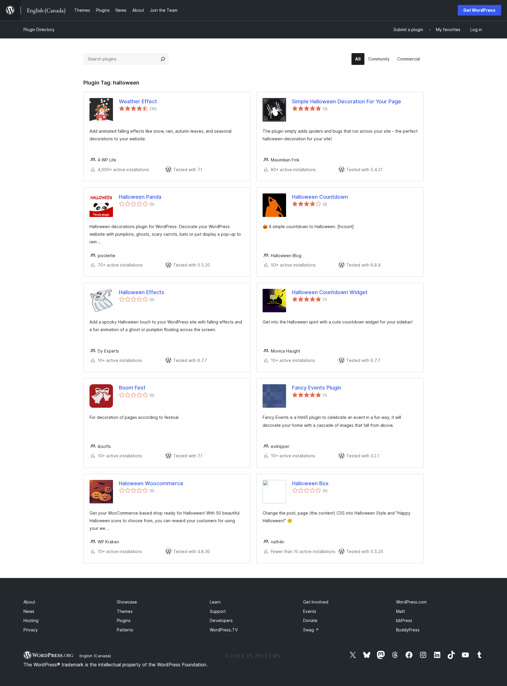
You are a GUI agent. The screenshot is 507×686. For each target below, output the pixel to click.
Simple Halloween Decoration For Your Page (346, 101)
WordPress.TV (224, 629)
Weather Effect (138, 101)
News (28, 611)
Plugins (124, 620)
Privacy (30, 629)
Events (309, 611)
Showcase (127, 601)
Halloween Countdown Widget (330, 292)
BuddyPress (408, 629)
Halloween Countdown (320, 197)
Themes (125, 611)
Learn (215, 601)
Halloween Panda (140, 197)
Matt (400, 611)
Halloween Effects (141, 292)
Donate (310, 620)
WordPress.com (411, 601)
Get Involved (315, 601)
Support (218, 611)
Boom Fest (132, 388)
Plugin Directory (39, 29)
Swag (311, 629)
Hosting (30, 620)
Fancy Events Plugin (316, 388)
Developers (221, 620)
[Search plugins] (163, 59)
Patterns (125, 629)
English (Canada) (95, 655)
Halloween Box (310, 483)
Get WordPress (479, 10)
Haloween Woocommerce (151, 483)
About (29, 601)
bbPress (404, 620)
